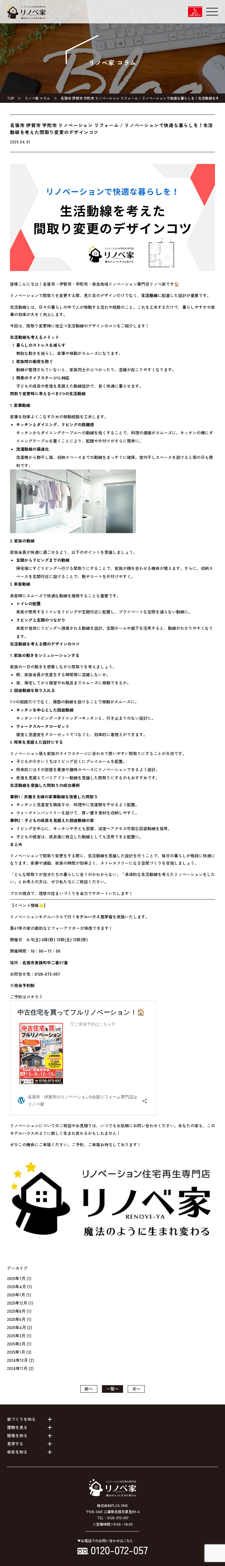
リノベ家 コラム (37, 98)
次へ (136, 1389)
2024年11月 (17, 1368)
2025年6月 (16, 1319)
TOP (10, 98)
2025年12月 (17, 1303)
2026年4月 (16, 1286)
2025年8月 (16, 1311)
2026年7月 (16, 1278)
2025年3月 (16, 1335)
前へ (89, 1389)
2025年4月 (16, 1327)
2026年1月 (16, 1295)
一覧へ (112, 1389)
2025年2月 (16, 1344)
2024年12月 (17, 1360)
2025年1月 (16, 1352)
